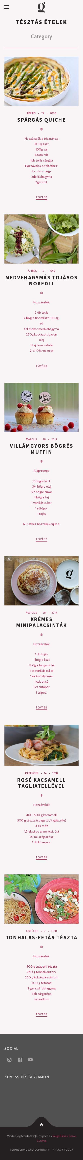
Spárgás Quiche (41, 119)
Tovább (42, 197)
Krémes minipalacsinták (41, 622)
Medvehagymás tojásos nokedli (41, 280)
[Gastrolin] (41, 7)
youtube (32, 1059)
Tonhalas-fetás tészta (42, 937)
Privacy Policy (63, 1149)
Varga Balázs (60, 1136)
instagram (11, 1059)
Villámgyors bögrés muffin (41, 449)
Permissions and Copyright (30, 1149)
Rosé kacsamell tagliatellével (41, 783)
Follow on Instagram (44, 1098)
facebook (22, 1059)
